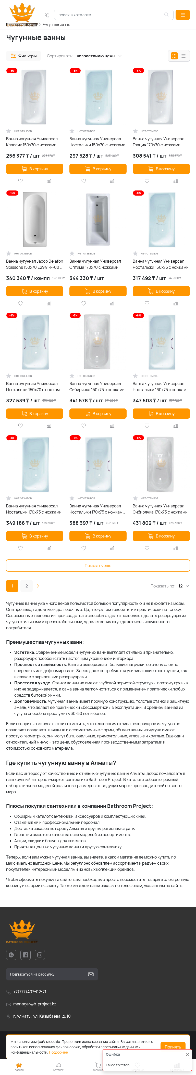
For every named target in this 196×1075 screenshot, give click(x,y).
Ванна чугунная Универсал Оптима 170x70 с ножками (95, 264)
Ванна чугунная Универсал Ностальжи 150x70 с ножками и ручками (34, 387)
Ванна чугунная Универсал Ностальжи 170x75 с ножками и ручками (97, 509)
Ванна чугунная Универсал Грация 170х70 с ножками (158, 142)
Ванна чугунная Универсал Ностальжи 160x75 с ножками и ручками (161, 387)
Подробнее (58, 1052)
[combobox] (114, 15)
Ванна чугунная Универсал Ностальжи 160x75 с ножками (161, 264)
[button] (183, 15)
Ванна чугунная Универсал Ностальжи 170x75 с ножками (34, 509)
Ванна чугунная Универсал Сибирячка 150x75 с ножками (97, 386)
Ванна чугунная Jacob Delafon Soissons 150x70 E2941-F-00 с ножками (34, 264)
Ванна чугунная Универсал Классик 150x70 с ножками (32, 142)
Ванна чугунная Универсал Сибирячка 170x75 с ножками (160, 509)
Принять (173, 1047)
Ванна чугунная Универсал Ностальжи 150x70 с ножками (97, 142)
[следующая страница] (38, 586)
